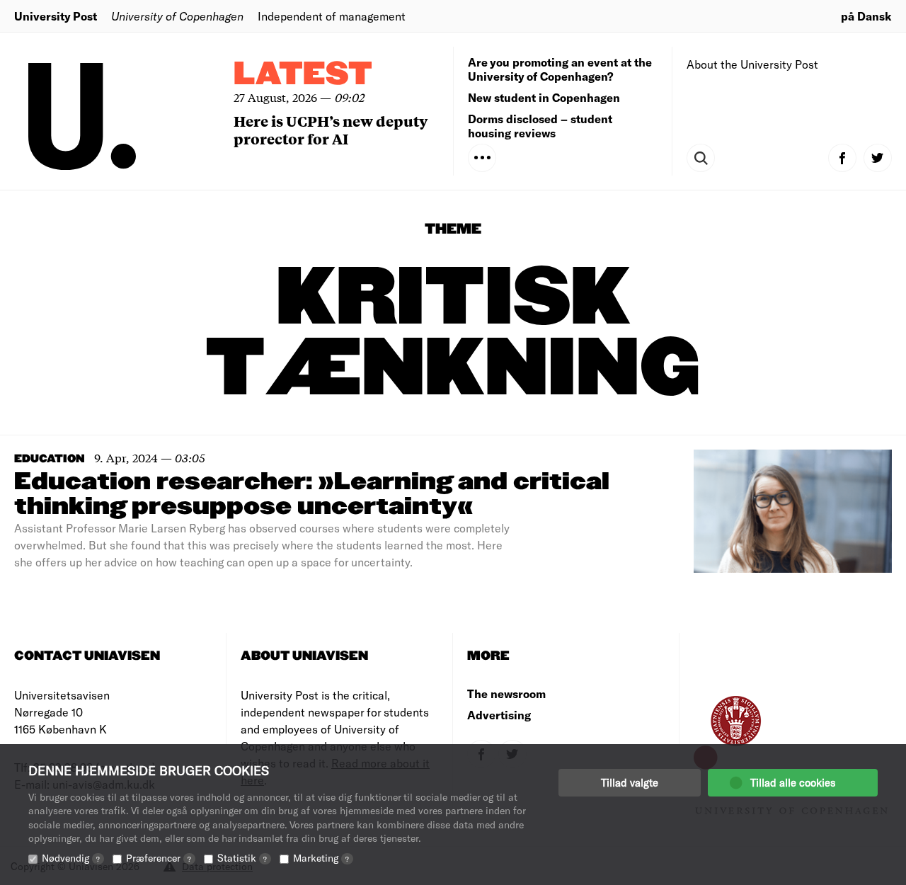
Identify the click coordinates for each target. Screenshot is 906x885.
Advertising (499, 714)
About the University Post (752, 64)
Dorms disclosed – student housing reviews (540, 125)
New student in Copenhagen (544, 97)
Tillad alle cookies (792, 782)
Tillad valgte (629, 782)
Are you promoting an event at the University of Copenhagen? (560, 69)
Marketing (321, 858)
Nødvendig (71, 858)
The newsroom (506, 693)
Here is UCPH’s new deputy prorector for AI (331, 129)
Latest (303, 74)
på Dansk (866, 16)
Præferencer (158, 858)
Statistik (242, 858)
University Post (55, 16)
